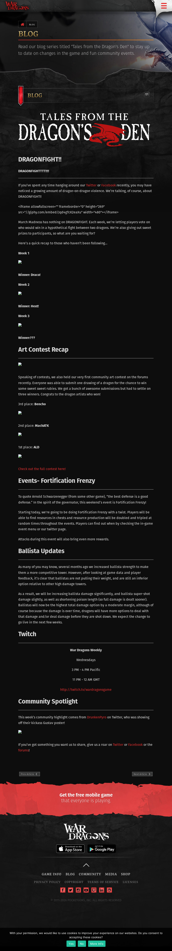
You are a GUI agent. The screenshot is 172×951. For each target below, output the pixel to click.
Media (111, 874)
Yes (71, 943)
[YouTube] (86, 890)
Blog (32, 24)
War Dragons (86, 831)
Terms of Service (103, 882)
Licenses (130, 882)
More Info (96, 943)
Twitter (91, 185)
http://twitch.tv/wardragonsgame (86, 689)
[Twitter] (70, 890)
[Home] (22, 24)
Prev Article (30, 774)
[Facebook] (62, 890)
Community (90, 874)
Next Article (141, 774)
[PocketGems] (109, 890)
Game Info (52, 874)
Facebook (108, 185)
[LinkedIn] (101, 890)
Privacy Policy (47, 882)
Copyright (74, 882)
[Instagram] (78, 890)
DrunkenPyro (96, 717)
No (82, 943)
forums (23, 750)
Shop (125, 874)
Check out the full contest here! (42, 469)
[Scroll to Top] (86, 865)
